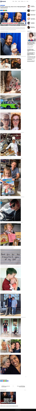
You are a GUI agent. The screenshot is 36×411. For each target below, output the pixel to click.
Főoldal (13, 1)
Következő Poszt (22, 385)
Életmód (16, 1)
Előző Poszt (3, 385)
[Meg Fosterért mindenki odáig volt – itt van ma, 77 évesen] (28, 27)
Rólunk (27, 1)
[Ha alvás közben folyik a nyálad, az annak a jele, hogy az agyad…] (28, 19)
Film (24, 1)
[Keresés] (35, 1)
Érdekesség (22, 1)
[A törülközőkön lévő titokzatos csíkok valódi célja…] (28, 23)
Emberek (19, 1)
